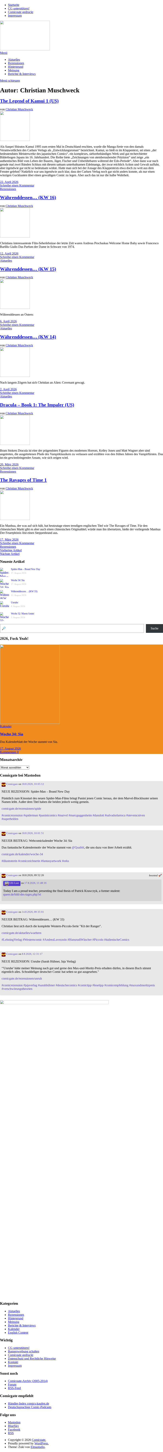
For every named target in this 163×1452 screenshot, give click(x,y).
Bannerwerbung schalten (23, 1351)
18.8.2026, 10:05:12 (33, 784)
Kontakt (13, 1362)
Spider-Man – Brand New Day (25, 569)
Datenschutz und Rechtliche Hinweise (32, 1358)
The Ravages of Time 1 (23, 480)
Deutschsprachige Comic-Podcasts (29, 1407)
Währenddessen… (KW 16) (28, 197)
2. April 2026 (8, 389)
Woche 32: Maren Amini (22, 613)
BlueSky (13, 1426)
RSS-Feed (14, 1388)
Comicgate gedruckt (20, 12)
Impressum (15, 15)
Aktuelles (14, 59)
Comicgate (12, 784)
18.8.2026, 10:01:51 (33, 833)
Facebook (14, 1429)
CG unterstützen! (18, 8)
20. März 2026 (9, 464)
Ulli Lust (14, 883)
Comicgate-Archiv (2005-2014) (28, 1381)
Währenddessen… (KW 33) (24, 591)
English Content (18, 1332)
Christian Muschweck (19, 109)
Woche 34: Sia (17, 580)
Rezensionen (16, 63)
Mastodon (14, 1422)
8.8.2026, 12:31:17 (32, 954)
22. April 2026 (9, 182)
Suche (154, 628)
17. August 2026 (10, 748)
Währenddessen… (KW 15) (28, 269)
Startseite (13, 5)
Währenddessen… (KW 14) (28, 336)
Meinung (13, 70)
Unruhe (14, 602)
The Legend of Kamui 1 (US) (29, 100)
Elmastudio (38, 1447)
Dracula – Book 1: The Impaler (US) (37, 404)
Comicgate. (39, 1439)
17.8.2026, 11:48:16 (35, 883)
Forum (12, 1384)
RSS (11, 1433)
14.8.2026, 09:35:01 (33, 912)
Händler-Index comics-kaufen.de (28, 1403)
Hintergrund (15, 66)
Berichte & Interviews (22, 74)
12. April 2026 (9, 253)
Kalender (6, 726)
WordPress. (41, 1443)
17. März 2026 (9, 539)
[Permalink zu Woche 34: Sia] (30, 722)
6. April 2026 (8, 321)
